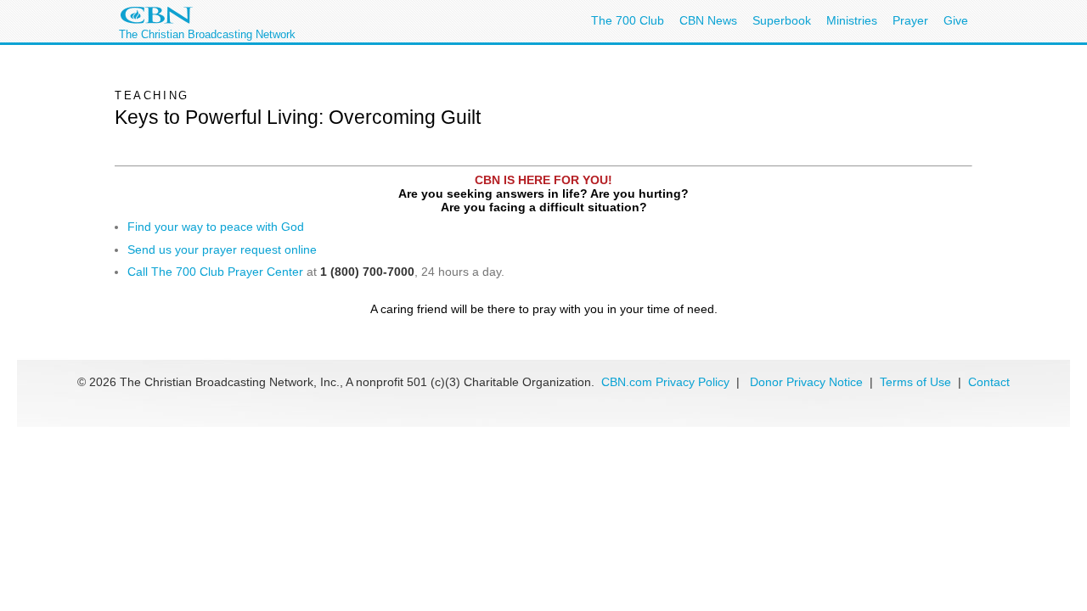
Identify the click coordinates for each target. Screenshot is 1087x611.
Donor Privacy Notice (806, 382)
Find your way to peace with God (215, 226)
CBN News (708, 20)
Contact (989, 382)
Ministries (851, 20)
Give (955, 20)
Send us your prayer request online (222, 249)
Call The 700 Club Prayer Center (215, 271)
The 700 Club (627, 20)
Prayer (910, 20)
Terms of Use (917, 382)
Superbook (781, 20)
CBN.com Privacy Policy (665, 382)
